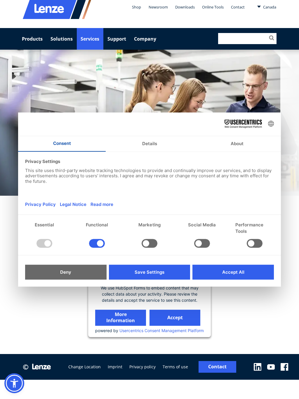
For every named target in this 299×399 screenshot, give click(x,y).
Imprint (115, 366)
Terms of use (175, 366)
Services (90, 39)
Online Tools (213, 7)
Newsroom (158, 7)
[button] (14, 383)
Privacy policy (142, 366)
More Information (120, 317)
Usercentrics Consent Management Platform (161, 330)
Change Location (84, 366)
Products (32, 39)
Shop (136, 7)
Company (145, 39)
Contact (238, 7)
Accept (175, 317)
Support (116, 39)
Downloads (185, 7)
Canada (269, 7)
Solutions (62, 39)
